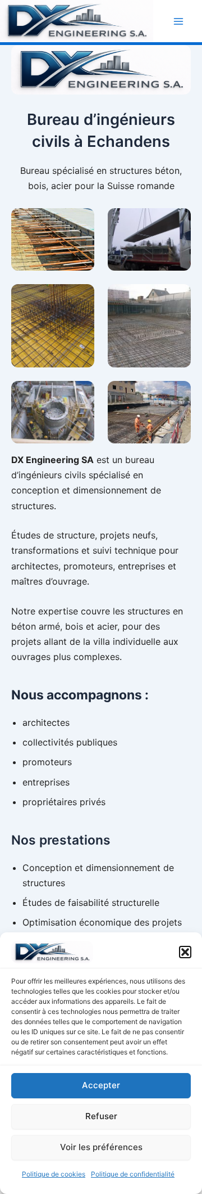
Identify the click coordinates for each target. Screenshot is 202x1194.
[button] (185, 952)
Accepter (101, 1085)
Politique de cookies (53, 1174)
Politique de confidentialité (133, 1174)
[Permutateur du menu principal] (178, 21)
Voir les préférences (101, 1147)
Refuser (101, 1116)
